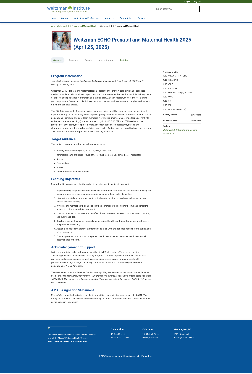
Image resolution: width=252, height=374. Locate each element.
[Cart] (204, 2)
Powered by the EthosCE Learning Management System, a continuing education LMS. (195, 369)
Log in (187, 2)
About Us (109, 18)
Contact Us (125, 18)
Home (53, 18)
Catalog (65, 18)
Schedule (73, 60)
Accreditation (106, 60)
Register (197, 2)
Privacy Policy (147, 356)
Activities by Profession (86, 18)
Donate (141, 18)
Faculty (88, 60)
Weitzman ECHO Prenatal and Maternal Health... (77, 26)
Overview (57, 60)
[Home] (72, 8)
